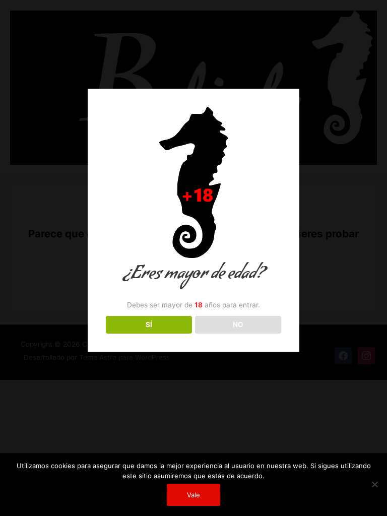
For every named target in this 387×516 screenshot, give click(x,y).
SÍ (149, 324)
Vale (193, 495)
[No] (374, 484)
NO (238, 324)
